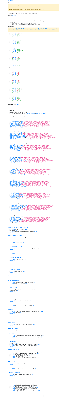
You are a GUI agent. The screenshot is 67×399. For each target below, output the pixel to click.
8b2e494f (19, 126)
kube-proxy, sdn (11, 333)
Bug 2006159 (12, 384)
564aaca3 (25, 174)
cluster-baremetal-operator (14, 128)
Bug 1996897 (12, 253)
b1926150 (22, 196)
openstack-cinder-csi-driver (15, 204)
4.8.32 (11, 79)
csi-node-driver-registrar (14, 158)
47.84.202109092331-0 (31, 113)
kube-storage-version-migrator (15, 186)
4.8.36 (11, 76)
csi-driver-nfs (12, 151)
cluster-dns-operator (13, 133)
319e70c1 (15, 223)
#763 (38, 388)
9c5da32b (20, 124)
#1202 (34, 265)
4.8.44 (11, 74)
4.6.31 (11, 59)
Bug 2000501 (12, 357)
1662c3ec (22, 194)
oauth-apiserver (12, 197)
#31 (17, 290)
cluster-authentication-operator (15, 246)
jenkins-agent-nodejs (13, 181)
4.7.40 (11, 97)
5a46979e (18, 161)
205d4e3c (17, 195)
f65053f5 (20, 220)
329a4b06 (24, 186)
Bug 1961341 (12, 283)
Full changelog (12, 232)
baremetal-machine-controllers (15, 235)
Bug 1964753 (12, 229)
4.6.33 (27, 28)
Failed (18, 33)
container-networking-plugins (15, 148)
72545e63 (18, 210)
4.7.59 (11, 92)
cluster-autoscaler (13, 126)
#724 (28, 391)
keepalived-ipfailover (13, 183)
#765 (40, 383)
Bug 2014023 (12, 259)
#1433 (25, 259)
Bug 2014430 (12, 271)
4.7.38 (11, 99)
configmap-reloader (12, 287)
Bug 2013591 (12, 330)
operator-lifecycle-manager (15, 207)
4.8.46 (11, 72)
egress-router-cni (13, 164)
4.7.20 (29, 29)
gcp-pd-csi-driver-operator (14, 169)
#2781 (29, 355)
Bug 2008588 (12, 355)
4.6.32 (23, 28)
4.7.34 (11, 34)
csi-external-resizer (13, 155)
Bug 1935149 (12, 379)
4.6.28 (11, 60)
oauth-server (12, 199)
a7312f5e (22, 192)
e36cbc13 (20, 123)
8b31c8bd (18, 172)
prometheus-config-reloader (15, 217)
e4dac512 (16, 221)
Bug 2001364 (12, 390)
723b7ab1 (22, 122)
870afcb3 (23, 175)
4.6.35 (30, 28)
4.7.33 (11, 35)
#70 (34, 324)
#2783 (30, 351)
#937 (17, 343)
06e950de (19, 209)
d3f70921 (18, 150)
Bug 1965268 (12, 368)
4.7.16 (20, 29)
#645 (31, 253)
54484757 (30, 139)
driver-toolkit (12, 163)
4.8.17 (11, 91)
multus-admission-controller (15, 192)
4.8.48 (11, 71)
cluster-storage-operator (14, 145)
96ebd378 (19, 164)
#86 (28, 330)
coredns (11, 149)
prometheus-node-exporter (15, 218)
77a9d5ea (16, 187)
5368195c (21, 120)
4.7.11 (55, 28)
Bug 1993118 (12, 344)
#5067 (35, 231)
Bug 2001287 (12, 374)
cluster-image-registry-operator (15, 135)
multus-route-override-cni (14, 194)
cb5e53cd (17, 215)
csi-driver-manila (13, 150)
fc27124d (23, 148)
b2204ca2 (24, 138)
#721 (26, 389)
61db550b (17, 199)
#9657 (32, 299)
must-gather (12, 195)
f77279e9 (19, 155)
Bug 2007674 (12, 282)
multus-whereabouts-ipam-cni (14, 366)
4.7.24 (11, 39)
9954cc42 (22, 216)
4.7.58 (11, 93)
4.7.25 (38, 29)
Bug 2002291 (12, 336)
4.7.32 (11, 36)
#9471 (42, 295)
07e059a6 (21, 131)
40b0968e (21, 203)
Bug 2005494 (12, 335)
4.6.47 (11, 51)
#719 (39, 390)
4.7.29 (48, 29)
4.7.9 (11, 43)
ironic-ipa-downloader (13, 328)
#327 (41, 337)
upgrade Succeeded (15, 20)
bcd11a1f (17, 163)
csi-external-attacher (13, 152)
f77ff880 (25, 205)
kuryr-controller (12, 188)
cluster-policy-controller (14, 144)
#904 (39, 344)
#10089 (30, 300)
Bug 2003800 (12, 265)
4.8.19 (11, 89)
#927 (23, 242)
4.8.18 (11, 90)
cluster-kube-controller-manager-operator (17, 137)
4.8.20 (11, 88)
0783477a (22, 125)
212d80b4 (22, 182)
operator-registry (13, 209)
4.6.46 (11, 52)
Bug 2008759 (12, 354)
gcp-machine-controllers (14, 167)
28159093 (27, 137)
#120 (32, 374)
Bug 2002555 (12, 305)
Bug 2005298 (12, 296)
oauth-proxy (12, 198)
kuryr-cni (11, 187)
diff (45, 113)
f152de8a (20, 152)
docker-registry (12, 162)
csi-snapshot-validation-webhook (16, 160)
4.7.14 (11, 42)
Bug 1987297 (12, 337)
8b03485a (18, 162)
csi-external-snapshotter (14, 156)
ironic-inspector (11, 322)
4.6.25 (11, 64)
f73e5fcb (22, 128)
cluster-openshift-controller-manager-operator (18, 143)
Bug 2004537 (12, 363)
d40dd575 (22, 169)
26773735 (21, 156)
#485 (41, 248)
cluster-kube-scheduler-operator (15, 138)
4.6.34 (11, 58)
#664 (35, 282)
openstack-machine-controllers (15, 206)
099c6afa (24, 136)
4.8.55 (11, 68)
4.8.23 (11, 84)
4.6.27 (11, 61)
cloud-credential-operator (14, 125)
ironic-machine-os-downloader (15, 175)
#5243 (17, 230)
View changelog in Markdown (13, 395)
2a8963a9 (29, 143)
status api (14, 15)
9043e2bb (22, 140)
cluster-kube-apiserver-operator (15, 136)
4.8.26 (11, 81)
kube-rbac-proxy (13, 184)
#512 (30, 317)
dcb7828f (24, 206)
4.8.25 (11, 82)
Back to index (10, 0)
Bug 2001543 (12, 389)
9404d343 (18, 151)
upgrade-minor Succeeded (16, 21)
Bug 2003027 (12, 312)
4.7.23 (35, 29)
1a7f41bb (14, 173)
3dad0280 (19, 157)
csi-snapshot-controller (14, 159)
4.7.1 (11, 48)
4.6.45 (11, 53)
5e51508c (21, 211)
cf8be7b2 (20, 133)
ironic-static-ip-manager (14, 176)
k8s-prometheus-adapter (14, 182)
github (20, 397)
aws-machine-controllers (14, 120)
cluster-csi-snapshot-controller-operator (17, 132)
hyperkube (10, 309)
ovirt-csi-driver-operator (14, 211)
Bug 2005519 (12, 380)
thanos (11, 223)
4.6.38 (36, 28)
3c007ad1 (19, 200)
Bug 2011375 (12, 353)
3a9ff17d (22, 119)
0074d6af (22, 121)
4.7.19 (11, 41)
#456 (33, 379)
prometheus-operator (13, 219)
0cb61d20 (19, 168)
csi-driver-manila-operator (14, 303)
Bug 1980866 (12, 231)
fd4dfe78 (17, 198)
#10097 (52, 296)
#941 (42, 311)
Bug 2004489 (12, 385)
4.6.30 (20, 28)
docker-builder (12, 161)
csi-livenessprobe (13, 157)
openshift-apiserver (13, 200)
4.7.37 (11, 100)
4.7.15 (16, 29)
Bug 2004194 (12, 242)
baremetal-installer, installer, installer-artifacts (18, 227)
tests (11, 222)
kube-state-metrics (13, 185)
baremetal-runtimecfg (14, 124)
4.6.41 (42, 28)
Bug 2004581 (12, 356)
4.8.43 (11, 75)
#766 (40, 380)
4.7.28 (45, 29)
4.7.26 (42, 29)
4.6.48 (11, 50)
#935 (21, 312)
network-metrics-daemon (14, 196)
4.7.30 (51, 29)
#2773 (34, 354)
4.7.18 (26, 29)
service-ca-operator (13, 220)
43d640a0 (21, 176)
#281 (24, 271)
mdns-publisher (11, 361)
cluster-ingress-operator (13, 251)
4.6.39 (39, 28)
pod (10, 212)
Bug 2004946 (12, 300)
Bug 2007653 (12, 383)
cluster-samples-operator (13, 275)
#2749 (39, 357)
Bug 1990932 (12, 264)
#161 (36, 237)
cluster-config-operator (14, 131)
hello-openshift (12, 172)
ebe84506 (22, 207)
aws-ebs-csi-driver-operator (15, 119)
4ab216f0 (18, 171)
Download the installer (12, 11)
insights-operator (12, 316)
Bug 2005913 (12, 388)
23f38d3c (20, 208)
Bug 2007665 (12, 386)
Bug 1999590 (12, 345)
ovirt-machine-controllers (14, 372)
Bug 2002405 (12, 324)
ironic (11, 173)
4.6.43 (49, 28)
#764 (35, 384)
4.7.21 (11, 40)
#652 (26, 283)
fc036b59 (27, 132)
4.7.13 (13, 29)
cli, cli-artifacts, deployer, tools (15, 240)
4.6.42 (45, 28)
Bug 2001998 (12, 391)
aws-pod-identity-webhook (15, 121)
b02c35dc (16, 170)
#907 (37, 345)
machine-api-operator (12, 341)
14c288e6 (19, 184)
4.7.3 (11, 45)
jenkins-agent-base (13, 179)
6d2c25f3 (21, 145)
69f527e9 (18, 197)
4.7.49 (11, 96)
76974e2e (22, 218)
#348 (41, 336)
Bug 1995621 (12, 352)
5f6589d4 (21, 167)
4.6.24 (11, 65)
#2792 (38, 353)
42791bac (21, 144)
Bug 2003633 (12, 248)
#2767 (26, 356)
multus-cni (12, 193)
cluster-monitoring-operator (14, 257)
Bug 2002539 (12, 317)
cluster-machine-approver (14, 140)
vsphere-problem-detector (14, 224)
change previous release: (24, 395)
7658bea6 (22, 127)
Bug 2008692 (12, 351)
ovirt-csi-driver (12, 210)
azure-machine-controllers (14, 122)
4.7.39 (11, 98)
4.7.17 (23, 29)
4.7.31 (17, 104)
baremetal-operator (13, 123)
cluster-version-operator (13, 280)
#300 (43, 335)
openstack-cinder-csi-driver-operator (16, 205)
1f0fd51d (22, 217)
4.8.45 (11, 73)
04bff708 (19, 185)
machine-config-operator (13, 349)
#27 (37, 289)
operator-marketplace (14, 208)
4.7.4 (11, 44)
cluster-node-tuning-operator (14, 269)
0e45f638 (20, 183)
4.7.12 (10, 29)
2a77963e (21, 158)
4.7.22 (32, 29)
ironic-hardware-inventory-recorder (16, 174)
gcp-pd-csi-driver (13, 168)
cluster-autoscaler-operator (15, 127)
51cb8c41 (20, 134)
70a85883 (24, 135)
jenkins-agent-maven (13, 180)
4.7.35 (11, 33)
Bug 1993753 (12, 311)
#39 (25, 363)
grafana (11, 170)
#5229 (26, 229)
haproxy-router (12, 171)
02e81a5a (19, 179)
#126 (33, 305)
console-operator (13, 147)
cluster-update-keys (13, 146)
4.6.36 (33, 28)
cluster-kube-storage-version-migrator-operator (18, 139)
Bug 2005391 (12, 387)
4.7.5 (54, 29)
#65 (35, 368)
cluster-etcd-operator (14, 134)
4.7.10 (52, 28)
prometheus (12, 215)
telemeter (11, 221)
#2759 (41, 352)
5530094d (17, 193)
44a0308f (19, 147)
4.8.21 (11, 87)
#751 (37, 385)
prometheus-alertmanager (14, 216)
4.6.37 (11, 57)
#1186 (36, 264)
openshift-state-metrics (14, 203)
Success (20, 33)
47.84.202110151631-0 (40, 113)
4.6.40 (11, 56)
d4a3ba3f (16, 149)
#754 (37, 387)
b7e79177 (20, 146)
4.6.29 (17, 28)
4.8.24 (11, 83)
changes (14, 33)
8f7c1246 (22, 224)
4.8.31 (11, 80)
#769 (33, 386)
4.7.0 (11, 49)
